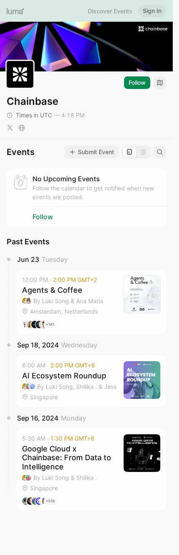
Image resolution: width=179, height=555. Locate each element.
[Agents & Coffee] (91, 301)
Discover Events (110, 11)
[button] (91, 302)
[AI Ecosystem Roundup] (91, 381)
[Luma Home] (16, 11)
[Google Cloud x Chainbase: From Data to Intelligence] (91, 469)
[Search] (160, 152)
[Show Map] (160, 82)
